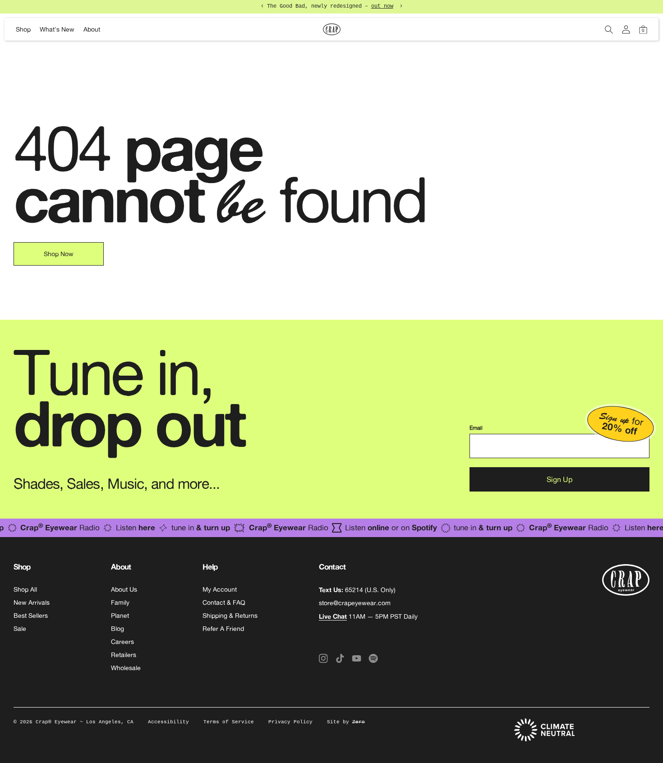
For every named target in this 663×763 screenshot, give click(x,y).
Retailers (123, 654)
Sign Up (559, 479)
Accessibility (168, 722)
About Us (124, 589)
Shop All (25, 589)
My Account (220, 589)
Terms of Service (228, 722)
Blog (117, 628)
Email (476, 428)
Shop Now (59, 253)
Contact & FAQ (224, 602)
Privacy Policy (290, 722)
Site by (346, 722)
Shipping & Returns (230, 615)
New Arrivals (32, 602)
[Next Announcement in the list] (401, 6)
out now (382, 6)
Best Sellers (31, 615)
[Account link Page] (626, 29)
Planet (120, 615)
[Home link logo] (331, 29)
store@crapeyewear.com (355, 603)
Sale (20, 628)
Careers (122, 641)
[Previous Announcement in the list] (262, 6)
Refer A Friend (223, 628)
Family (120, 602)
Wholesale (126, 667)
